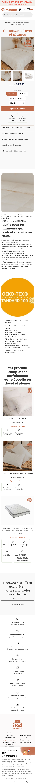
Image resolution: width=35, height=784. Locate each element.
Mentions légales (25, 735)
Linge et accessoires (9, 740)
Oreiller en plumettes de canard (17, 473)
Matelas (9, 733)
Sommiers (10, 735)
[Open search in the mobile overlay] (17, 14)
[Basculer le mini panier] (28, 9)
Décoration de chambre (9, 742)
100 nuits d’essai (25, 742)
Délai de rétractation (25, 740)
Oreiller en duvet (17, 418)
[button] (17, 128)
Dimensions (17, 90)
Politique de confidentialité (9, 746)
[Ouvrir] (31, 9)
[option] (11, 94)
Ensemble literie (10, 738)
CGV (25, 738)
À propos (25, 733)
